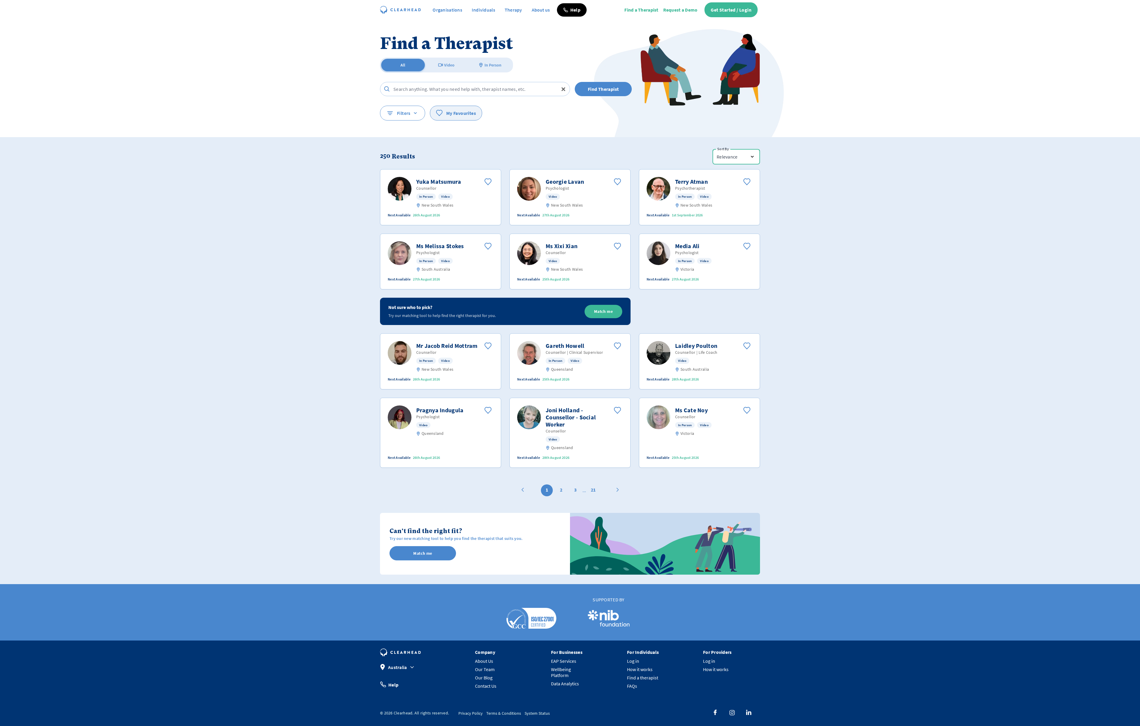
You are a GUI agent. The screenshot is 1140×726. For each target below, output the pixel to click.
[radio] (403, 65)
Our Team (485, 669)
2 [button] (561, 490)
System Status (537, 713)
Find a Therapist (641, 10)
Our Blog (484, 678)
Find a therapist (642, 678)
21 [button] (593, 490)
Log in (633, 661)
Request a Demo (680, 10)
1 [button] (547, 490)
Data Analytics (565, 684)
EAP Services (563, 661)
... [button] (584, 490)
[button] (572, 10)
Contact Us (485, 686)
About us (541, 10)
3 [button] (575, 490)
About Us (484, 661)
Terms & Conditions (503, 713)
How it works (640, 669)
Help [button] (393, 684)
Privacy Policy (470, 713)
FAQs (632, 686)
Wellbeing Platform (561, 672)
